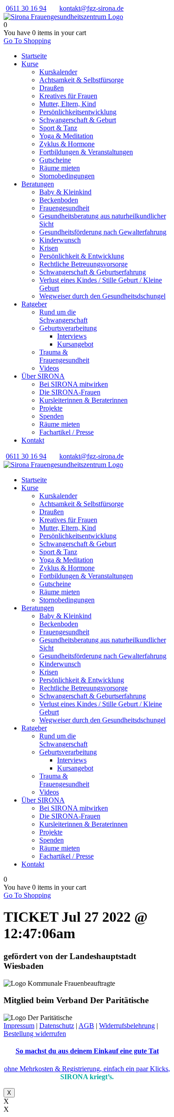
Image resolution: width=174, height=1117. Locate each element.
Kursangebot (75, 344)
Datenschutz (56, 1025)
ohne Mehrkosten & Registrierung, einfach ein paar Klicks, (87, 1069)
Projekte (50, 408)
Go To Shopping (27, 40)
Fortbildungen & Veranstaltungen (86, 152)
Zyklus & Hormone (67, 144)
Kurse (29, 64)
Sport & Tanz (58, 128)
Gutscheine (55, 160)
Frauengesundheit (64, 208)
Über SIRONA (43, 376)
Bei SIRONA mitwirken (73, 384)
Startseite (34, 56)
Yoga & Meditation (66, 136)
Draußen (51, 88)
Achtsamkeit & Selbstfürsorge (81, 80)
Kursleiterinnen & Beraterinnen (83, 400)
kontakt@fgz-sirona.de (91, 8)
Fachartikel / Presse (66, 432)
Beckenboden (58, 200)
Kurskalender (58, 72)
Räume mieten (59, 168)
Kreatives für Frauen (68, 96)
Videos (49, 368)
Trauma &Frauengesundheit (64, 356)
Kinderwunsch (60, 240)
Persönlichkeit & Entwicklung (81, 256)
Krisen (48, 248)
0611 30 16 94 (26, 8)
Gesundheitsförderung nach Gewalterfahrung (102, 232)
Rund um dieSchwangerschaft (63, 316)
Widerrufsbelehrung (127, 1025)
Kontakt (32, 440)
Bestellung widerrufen (35, 1033)
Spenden (51, 416)
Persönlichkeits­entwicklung (77, 112)
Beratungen (37, 184)
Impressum (19, 1025)
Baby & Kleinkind (65, 192)
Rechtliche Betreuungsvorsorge (83, 264)
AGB (86, 1025)
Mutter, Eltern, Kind (67, 104)
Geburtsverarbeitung (68, 328)
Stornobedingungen (67, 176)
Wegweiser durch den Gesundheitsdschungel (102, 296)
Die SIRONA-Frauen (69, 392)
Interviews (72, 336)
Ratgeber (34, 304)
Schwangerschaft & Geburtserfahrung (92, 272)
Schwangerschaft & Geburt (77, 120)
